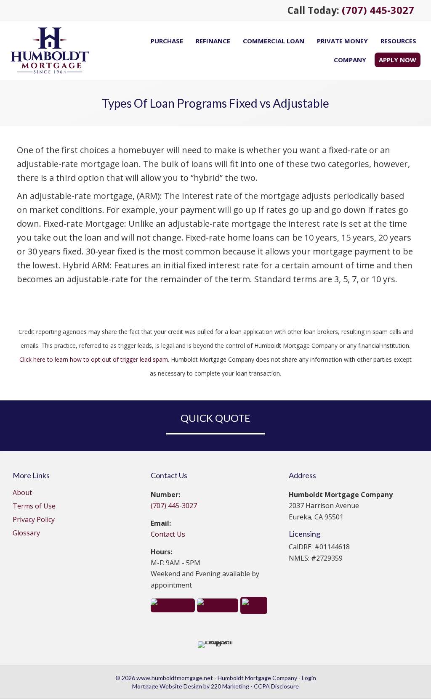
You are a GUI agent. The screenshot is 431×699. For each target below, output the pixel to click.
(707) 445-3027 (378, 10)
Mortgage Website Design (167, 686)
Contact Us (168, 534)
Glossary (26, 533)
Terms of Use (34, 507)
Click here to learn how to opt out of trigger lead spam (93, 359)
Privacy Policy (34, 520)
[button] (173, 604)
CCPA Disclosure (276, 686)
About (22, 493)
